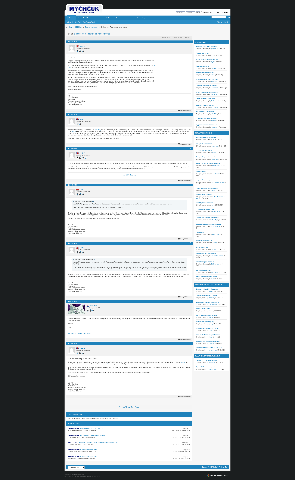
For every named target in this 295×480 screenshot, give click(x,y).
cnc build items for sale (203, 270)
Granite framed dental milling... (206, 209)
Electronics (100, 18)
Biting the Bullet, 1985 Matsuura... (207, 46)
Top (226, 467)
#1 (190, 41)
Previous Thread (124, 407)
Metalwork (110, 18)
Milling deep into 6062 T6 (204, 240)
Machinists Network (218, 475)
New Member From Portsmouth (91, 428)
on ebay (182, 362)
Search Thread (177, 38)
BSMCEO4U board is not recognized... (208, 224)
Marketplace (130, 18)
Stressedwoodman (217, 256)
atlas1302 (214, 68)
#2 (190, 114)
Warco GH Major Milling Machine (206, 315)
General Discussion (91, 27)
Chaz (210, 330)
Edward (211, 311)
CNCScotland (213, 304)
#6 (190, 301)
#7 (190, 343)
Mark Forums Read (89, 22)
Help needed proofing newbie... (206, 180)
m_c (212, 55)
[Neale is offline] (71, 121)
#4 (190, 185)
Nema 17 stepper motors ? (205, 262)
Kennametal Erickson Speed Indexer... (208, 335)
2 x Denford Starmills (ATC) (205, 72)
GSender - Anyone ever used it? (206, 85)
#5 (190, 243)
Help (217, 12)
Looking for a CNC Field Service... (207, 360)
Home (71, 18)
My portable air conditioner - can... (207, 125)
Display (187, 38)
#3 (190, 148)
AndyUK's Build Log (129, 175)
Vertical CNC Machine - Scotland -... (207, 302)
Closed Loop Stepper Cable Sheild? (207, 217)
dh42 (213, 190)
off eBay (98, 130)
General (81, 18)
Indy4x (214, 152)
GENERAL (78, 27)
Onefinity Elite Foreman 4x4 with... (207, 79)
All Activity (70, 22)
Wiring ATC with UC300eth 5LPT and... (208, 163)
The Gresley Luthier (218, 182)
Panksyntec (212, 369)
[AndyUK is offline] (71, 155)
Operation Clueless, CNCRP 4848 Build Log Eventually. (98, 442)
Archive (221, 467)
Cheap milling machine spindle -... (207, 92)
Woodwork (120, 18)
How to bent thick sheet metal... (206, 99)
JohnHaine (214, 88)
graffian (213, 49)
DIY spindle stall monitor (204, 144)
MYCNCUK (214, 467)
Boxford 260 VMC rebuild (204, 150)
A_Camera (214, 101)
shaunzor (214, 81)
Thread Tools (165, 38)
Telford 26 (212, 362)
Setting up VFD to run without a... (206, 253)
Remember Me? (207, 12)
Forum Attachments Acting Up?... (207, 188)
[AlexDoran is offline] (76, 309)
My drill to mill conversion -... (205, 105)
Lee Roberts (216, 174)
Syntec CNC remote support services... (209, 367)
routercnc (215, 94)
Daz (213, 139)
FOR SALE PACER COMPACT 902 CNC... (209, 348)
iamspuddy (214, 272)
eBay (74, 131)
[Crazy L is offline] (71, 48)
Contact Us (205, 467)
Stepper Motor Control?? (204, 194)
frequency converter (202, 66)
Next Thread (135, 407)
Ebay (109, 364)
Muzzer (213, 120)
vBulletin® (74, 474)
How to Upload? (201, 171)
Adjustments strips (202, 53)
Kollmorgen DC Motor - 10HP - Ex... (207, 328)
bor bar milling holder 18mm (205, 112)
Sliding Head (216, 211)
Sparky (213, 75)
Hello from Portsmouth (88, 450)
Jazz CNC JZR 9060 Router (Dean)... (208, 341)
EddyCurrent (216, 234)
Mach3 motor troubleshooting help (207, 59)
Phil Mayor (215, 220)
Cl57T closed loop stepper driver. (207, 118)
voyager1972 (216, 166)
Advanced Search (222, 22)
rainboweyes (213, 350)
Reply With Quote (185, 110)
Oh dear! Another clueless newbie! (92, 435)
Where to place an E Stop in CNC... (207, 276)
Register (225, 12)
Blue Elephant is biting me (204, 203)
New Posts (78, 22)
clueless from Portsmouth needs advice (92, 34)
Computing (141, 18)
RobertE (211, 343)
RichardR (214, 249)
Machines (89, 18)
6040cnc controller (202, 247)
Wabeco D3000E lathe (203, 309)
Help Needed (200, 232)
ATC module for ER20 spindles (206, 137)
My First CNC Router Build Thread (79, 333)
